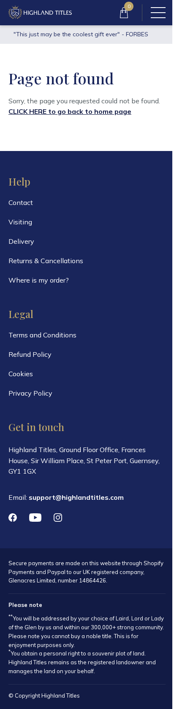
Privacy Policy (30, 393)
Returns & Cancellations (45, 260)
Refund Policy (30, 354)
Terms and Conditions (42, 335)
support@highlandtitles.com (76, 497)
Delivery (21, 241)
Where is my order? (38, 280)
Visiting (20, 222)
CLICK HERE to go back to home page (69, 111)
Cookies (20, 373)
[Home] (40, 12)
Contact (20, 202)
